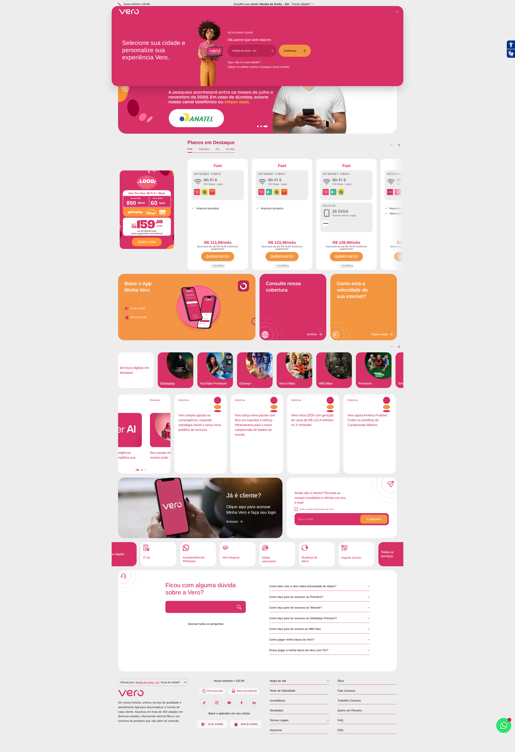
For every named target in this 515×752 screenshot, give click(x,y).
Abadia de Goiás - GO (274, 4)
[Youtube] (229, 703)
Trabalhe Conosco (349, 700)
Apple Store (138, 317)
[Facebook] (242, 703)
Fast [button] (189, 149)
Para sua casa (215, 690)
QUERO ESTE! (217, 256)
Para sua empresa (247, 690)
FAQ (340, 720)
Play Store (137, 308)
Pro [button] (217, 149)
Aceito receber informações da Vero (316, 509)
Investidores (277, 700)
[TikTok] (204, 703)
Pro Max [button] (230, 149)
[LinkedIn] (254, 703)
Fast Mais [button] (204, 149)
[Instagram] (217, 703)
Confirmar (290, 50)
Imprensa (276, 730)
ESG (340, 730)
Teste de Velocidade (282, 690)
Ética (341, 680)
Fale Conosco (346, 690)
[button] (398, 144)
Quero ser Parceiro (350, 710)
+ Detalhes (218, 265)
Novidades (276, 710)
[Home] (153, 693)
